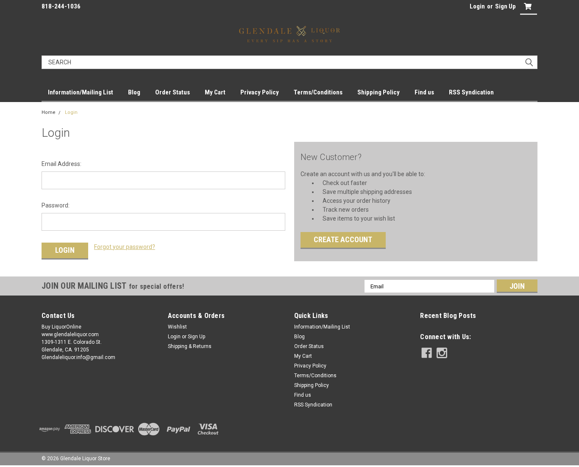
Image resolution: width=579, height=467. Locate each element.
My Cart (215, 92)
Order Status (172, 92)
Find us (424, 92)
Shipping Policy (378, 92)
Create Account (343, 239)
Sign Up (505, 6)
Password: (56, 205)
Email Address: (61, 163)
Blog (134, 92)
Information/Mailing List (80, 92)
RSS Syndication (471, 92)
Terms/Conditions (318, 92)
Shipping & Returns (190, 346)
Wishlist (177, 327)
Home (49, 112)
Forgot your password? (124, 246)
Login (477, 6)
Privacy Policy (259, 92)
